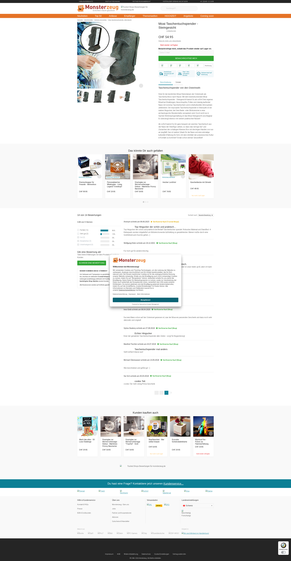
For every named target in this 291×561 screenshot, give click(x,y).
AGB (118, 554)
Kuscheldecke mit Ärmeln (200, 182)
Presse (79, 509)
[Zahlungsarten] (145, 492)
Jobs (114, 509)
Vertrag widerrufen (179, 554)
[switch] (283, 552)
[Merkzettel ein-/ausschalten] (141, 86)
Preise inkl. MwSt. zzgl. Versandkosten (169, 41)
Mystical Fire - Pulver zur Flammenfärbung (201, 441)
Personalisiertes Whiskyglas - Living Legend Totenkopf (114, 184)
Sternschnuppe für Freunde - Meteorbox (87, 183)
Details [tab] (178, 82)
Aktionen (115, 517)
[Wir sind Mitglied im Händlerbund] (195, 533)
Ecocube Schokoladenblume (179, 440)
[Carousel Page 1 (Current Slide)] (143, 202)
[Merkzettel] (202, 8)
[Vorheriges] (79, 55)
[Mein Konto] (209, 8)
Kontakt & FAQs (82, 504)
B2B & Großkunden (84, 513)
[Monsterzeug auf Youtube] (158, 545)
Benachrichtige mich (186, 58)
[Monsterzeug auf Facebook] (141, 545)
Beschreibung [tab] (165, 82)
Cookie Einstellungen (161, 554)
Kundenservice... (173, 483)
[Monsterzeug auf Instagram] (132, 545)
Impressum (109, 554)
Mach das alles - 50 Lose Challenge (87, 440)
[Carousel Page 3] (147, 202)
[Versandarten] (163, 506)
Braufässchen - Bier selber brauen (156, 440)
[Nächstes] (141, 55)
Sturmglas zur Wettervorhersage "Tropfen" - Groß (132, 441)
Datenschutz (146, 554)
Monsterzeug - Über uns (120, 504)
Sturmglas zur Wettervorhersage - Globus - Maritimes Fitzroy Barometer (145, 185)
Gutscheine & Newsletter (120, 521)
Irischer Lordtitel (169, 182)
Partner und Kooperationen (121, 513)
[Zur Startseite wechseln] (97, 8)
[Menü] (287, 542)
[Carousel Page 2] (145, 202)
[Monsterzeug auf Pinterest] (150, 545)
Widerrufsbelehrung (131, 554)
